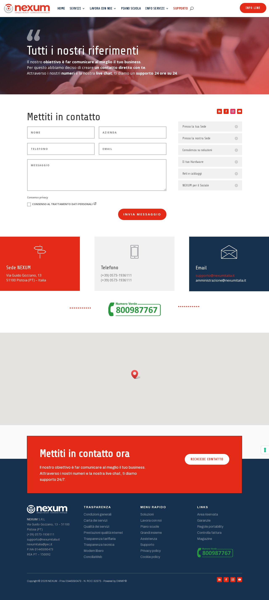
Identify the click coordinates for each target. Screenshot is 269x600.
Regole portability (210, 526)
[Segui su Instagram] (232, 111)
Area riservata (207, 514)
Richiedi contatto (207, 459)
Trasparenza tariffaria (100, 539)
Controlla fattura (209, 532)
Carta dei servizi (95, 520)
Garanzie (204, 520)
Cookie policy (150, 557)
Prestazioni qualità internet (103, 532)
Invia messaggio (142, 214)
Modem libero (94, 551)
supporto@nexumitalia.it (215, 275)
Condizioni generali (97, 514)
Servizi (75, 8)
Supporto (180, 8)
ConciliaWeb (93, 557)
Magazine (204, 539)
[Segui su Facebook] (226, 111)
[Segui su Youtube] (239, 111)
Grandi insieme (151, 532)
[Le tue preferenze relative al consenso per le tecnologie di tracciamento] (265, 450)
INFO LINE (253, 7)
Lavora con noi (101, 8)
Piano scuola (131, 8)
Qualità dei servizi (96, 526)
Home (61, 8)
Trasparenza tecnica (99, 544)
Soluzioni (147, 514)
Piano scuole (149, 526)
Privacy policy (150, 551)
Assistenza (148, 539)
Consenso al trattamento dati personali (62, 204)
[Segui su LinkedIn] (219, 111)
